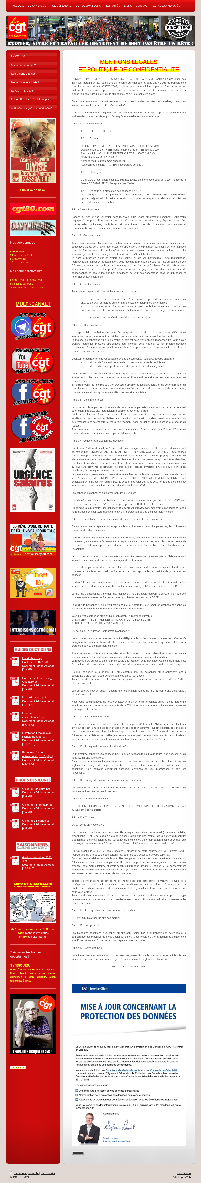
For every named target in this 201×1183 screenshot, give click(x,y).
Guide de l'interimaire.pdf (37, 804)
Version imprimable (26, 1173)
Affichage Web (182, 1177)
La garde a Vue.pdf (34, 697)
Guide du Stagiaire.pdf (36, 788)
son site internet (37, 936)
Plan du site (48, 1173)
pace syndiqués (39, 932)
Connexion (184, 1173)
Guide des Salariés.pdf (36, 820)
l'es (27, 932)
